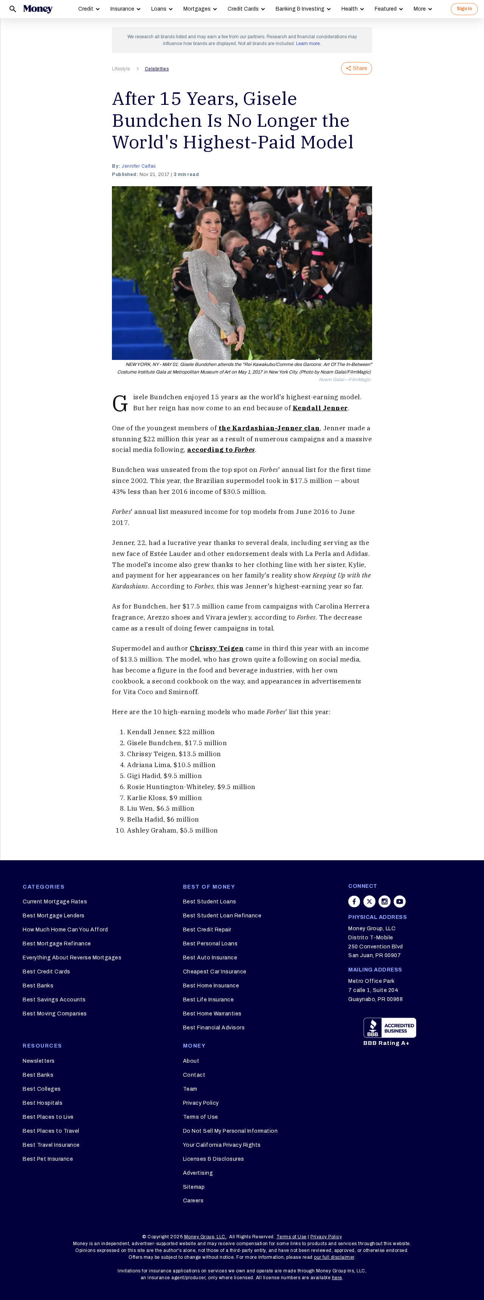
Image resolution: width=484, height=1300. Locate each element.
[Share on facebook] (354, 901)
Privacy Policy (201, 1103)
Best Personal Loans (210, 944)
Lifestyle (121, 69)
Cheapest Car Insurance (215, 972)
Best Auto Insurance (210, 958)
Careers (193, 1200)
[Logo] (38, 9)
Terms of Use (200, 1117)
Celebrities (157, 69)
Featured (386, 9)
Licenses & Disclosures (213, 1159)
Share (360, 68)
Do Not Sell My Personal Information (230, 1131)
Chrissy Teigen (217, 648)
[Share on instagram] (385, 901)
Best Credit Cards (46, 972)
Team (190, 1089)
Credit (85, 9)
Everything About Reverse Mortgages (72, 958)
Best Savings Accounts (54, 1000)
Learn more (308, 43)
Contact (194, 1075)
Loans (158, 9)
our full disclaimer (334, 1257)
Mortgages (197, 9)
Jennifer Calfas (138, 166)
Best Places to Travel (51, 1131)
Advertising (198, 1173)
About (191, 1061)
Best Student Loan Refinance (222, 916)
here (337, 1277)
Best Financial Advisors (214, 1028)
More (420, 9)
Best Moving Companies (55, 1014)
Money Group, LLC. (205, 1236)
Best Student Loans (209, 902)
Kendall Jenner (320, 408)
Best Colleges (42, 1089)
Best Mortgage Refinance (57, 944)
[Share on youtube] (400, 901)
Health (349, 9)
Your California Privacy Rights (222, 1145)
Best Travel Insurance (51, 1145)
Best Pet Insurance (48, 1159)
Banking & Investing (300, 9)
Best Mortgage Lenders (54, 916)
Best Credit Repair (207, 930)
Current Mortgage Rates (55, 902)
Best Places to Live (48, 1117)
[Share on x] (369, 901)
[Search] (13, 9)
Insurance (122, 9)
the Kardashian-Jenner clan (269, 428)
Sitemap (194, 1187)
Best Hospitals (42, 1103)
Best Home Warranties (212, 1014)
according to (221, 449)
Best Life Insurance (208, 1000)
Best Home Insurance (211, 986)
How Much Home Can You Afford (65, 930)
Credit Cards (243, 9)
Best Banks (38, 986)
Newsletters (39, 1061)
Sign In (464, 8)
